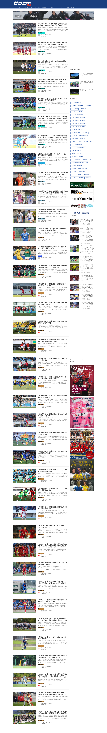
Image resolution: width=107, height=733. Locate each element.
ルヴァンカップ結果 (77, 111)
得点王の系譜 (82, 171)
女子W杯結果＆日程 (77, 144)
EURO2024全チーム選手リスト (80, 132)
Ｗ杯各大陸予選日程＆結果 (79, 165)
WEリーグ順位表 (76, 153)
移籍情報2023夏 (88, 141)
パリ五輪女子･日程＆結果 (78, 123)
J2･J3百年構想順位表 (77, 105)
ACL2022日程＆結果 (77, 150)
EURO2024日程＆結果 (78, 129)
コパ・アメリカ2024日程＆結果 (80, 135)
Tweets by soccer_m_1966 (76, 359)
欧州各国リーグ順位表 (77, 156)
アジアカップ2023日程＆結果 (79, 168)
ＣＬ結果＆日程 (76, 159)
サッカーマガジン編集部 (46, 34)
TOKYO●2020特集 (82, 213)
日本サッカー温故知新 (77, 177)
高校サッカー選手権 (26, 16)
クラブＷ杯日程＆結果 (77, 114)
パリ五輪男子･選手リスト (78, 120)
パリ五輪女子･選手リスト (78, 126)
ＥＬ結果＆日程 (87, 159)
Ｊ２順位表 (75, 108)
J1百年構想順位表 (76, 102)
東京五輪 (88, 177)
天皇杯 (74, 171)
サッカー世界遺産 (76, 174)
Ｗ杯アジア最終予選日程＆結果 (80, 162)
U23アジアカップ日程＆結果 (79, 138)
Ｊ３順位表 (83, 108)
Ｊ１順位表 (88, 105)
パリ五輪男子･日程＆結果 (78, 117)
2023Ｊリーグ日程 (77, 141)
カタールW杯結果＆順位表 (79, 147)
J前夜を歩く (87, 174)
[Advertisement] (81, 43)
